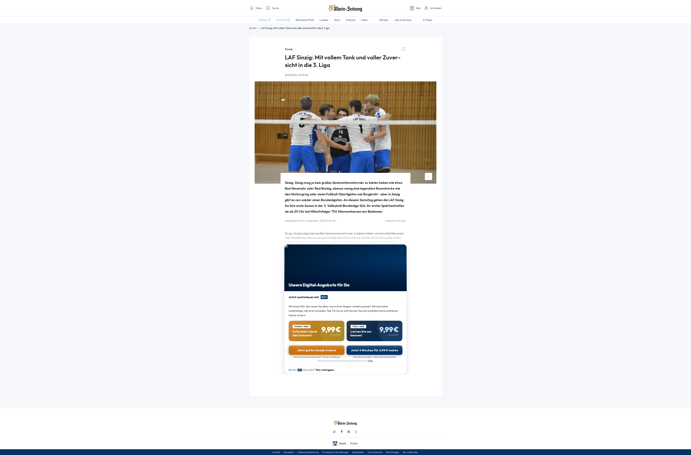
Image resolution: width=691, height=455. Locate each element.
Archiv (253, 28)
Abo (418, 8)
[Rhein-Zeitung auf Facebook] (341, 432)
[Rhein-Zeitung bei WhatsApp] (334, 432)
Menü (258, 8)
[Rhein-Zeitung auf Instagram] (349, 432)
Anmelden (436, 8)
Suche (275, 8)
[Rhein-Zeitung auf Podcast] (356, 432)
